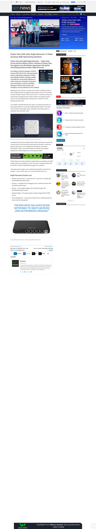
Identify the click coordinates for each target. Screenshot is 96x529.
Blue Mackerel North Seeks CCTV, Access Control (81, 195)
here (29, 171)
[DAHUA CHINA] (70, 66)
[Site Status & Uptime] (76, 14)
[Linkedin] (81, 2)
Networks (72, 24)
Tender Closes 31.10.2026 (80, 197)
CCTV (62, 173)
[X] (83, 2)
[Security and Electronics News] (21, 8)
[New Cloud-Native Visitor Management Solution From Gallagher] (58, 184)
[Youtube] (85, 2)
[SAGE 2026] (70, 85)
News (15, 17)
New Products (77, 24)
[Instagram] (79, 2)
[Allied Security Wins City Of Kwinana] (74, 184)
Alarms (78, 173)
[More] (48, 253)
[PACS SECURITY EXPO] (61, 8)
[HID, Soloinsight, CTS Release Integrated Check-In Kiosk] (58, 192)
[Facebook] (78, 2)
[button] (84, 14)
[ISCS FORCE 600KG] (46, 77)
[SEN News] (15, 266)
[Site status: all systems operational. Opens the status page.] (11, 2)
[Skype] (24, 271)
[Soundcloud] (26, 271)
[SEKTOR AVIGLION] (31, 156)
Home (11, 17)
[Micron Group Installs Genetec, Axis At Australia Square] (58, 175)
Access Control (64, 190)
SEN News (65, 34)
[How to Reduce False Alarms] (74, 175)
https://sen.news (23, 263)
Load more (70, 200)
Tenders (79, 191)
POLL (58, 96)
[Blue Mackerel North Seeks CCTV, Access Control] (74, 192)
